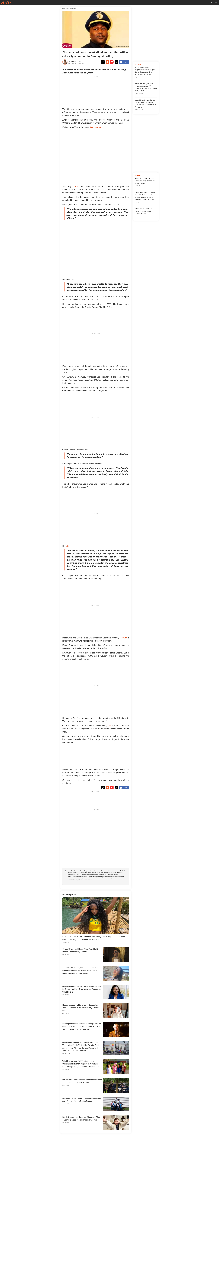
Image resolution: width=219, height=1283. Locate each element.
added (68, 545)
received (124, 637)
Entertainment (71, 8)
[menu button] (216, 2)
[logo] (6, 2)
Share (125, 62)
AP (76, 186)
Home (64, 8)
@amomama (95, 127)
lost (109, 725)
